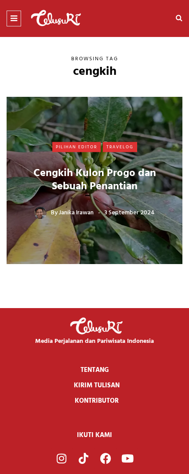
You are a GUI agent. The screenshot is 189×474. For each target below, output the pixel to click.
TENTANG (94, 370)
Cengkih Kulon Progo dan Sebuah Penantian (94, 180)
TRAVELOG (120, 146)
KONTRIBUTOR (97, 401)
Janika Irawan (76, 213)
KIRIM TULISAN (97, 385)
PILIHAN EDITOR (76, 146)
